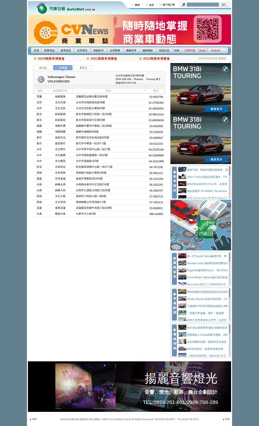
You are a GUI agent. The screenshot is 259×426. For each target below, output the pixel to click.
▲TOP (33, 419)
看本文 (83, 67)
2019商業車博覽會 (51, 58)
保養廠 (63, 67)
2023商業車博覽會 (156, 58)
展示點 (43, 67)
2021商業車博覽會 (104, 58)
